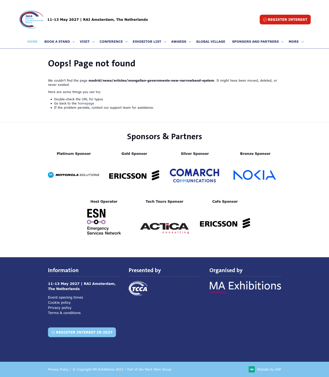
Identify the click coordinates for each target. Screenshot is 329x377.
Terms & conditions (64, 312)
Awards (178, 41)
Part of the (149, 369)
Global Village (210, 41)
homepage (86, 103)
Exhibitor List (147, 41)
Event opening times (65, 297)
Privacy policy (60, 307)
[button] (285, 19)
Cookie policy (59, 302)
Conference (111, 41)
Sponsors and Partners (255, 41)
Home (32, 41)
